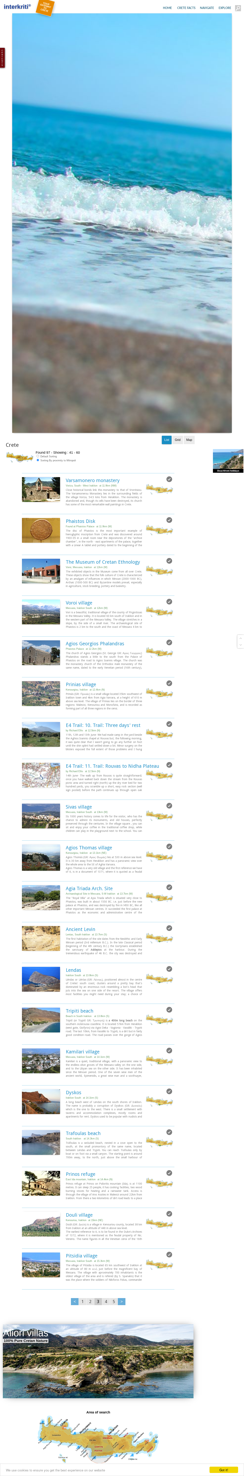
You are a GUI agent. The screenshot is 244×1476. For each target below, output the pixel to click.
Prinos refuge (80, 1197)
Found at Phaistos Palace (89, 549)
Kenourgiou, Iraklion (85, 712)
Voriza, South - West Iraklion (91, 508)
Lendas (73, 993)
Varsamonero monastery (93, 503)
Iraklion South (82, 998)
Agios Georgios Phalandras (95, 667)
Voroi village (79, 626)
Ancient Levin (80, 952)
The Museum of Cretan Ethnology (103, 585)
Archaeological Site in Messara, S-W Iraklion (99, 917)
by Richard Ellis (83, 753)
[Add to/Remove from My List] (169, 502)
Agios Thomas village (89, 871)
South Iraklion (82, 1161)
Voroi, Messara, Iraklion (86, 590)
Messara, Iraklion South (87, 631)
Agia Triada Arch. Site (89, 912)
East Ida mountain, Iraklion (89, 1202)
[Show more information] (24, 531)
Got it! (223, 1469)
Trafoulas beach (83, 1156)
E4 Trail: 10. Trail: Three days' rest (103, 748)
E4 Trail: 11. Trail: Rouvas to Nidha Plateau (112, 789)
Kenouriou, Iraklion (84, 1243)
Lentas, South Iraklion (86, 957)
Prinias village (81, 708)
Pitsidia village (81, 1279)
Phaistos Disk (80, 544)
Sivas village (79, 830)
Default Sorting (48, 479)
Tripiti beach (79, 1034)
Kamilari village (83, 1075)
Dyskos (73, 1116)
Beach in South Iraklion (87, 1039)
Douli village (79, 1238)
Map (189, 463)
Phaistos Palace (83, 672)
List (166, 463)
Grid (178, 463)
